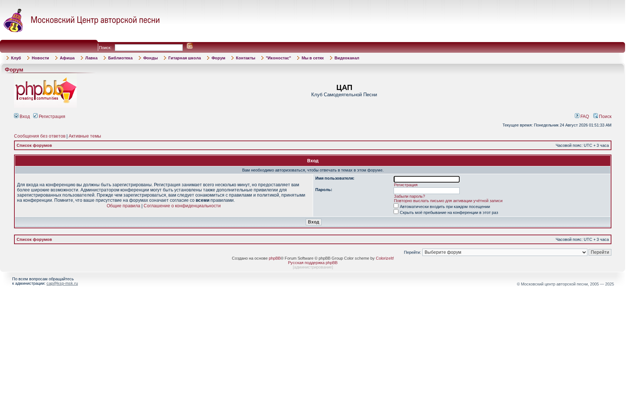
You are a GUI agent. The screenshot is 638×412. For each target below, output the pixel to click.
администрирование (313, 267)
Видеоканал (347, 58)
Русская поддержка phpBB (312, 262)
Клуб (16, 58)
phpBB (275, 258)
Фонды (150, 58)
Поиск (604, 116)
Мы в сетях (313, 58)
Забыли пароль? (409, 196)
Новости (40, 58)
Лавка (91, 58)
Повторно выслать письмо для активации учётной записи (448, 200)
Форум (218, 58)
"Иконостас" (278, 58)
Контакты (245, 58)
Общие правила (123, 205)
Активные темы (85, 136)
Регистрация (51, 116)
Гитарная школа (184, 58)
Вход (24, 116)
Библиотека (120, 58)
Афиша (67, 58)
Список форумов (34, 145)
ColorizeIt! (385, 258)
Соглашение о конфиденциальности (182, 205)
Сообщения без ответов (39, 136)
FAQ (584, 116)
